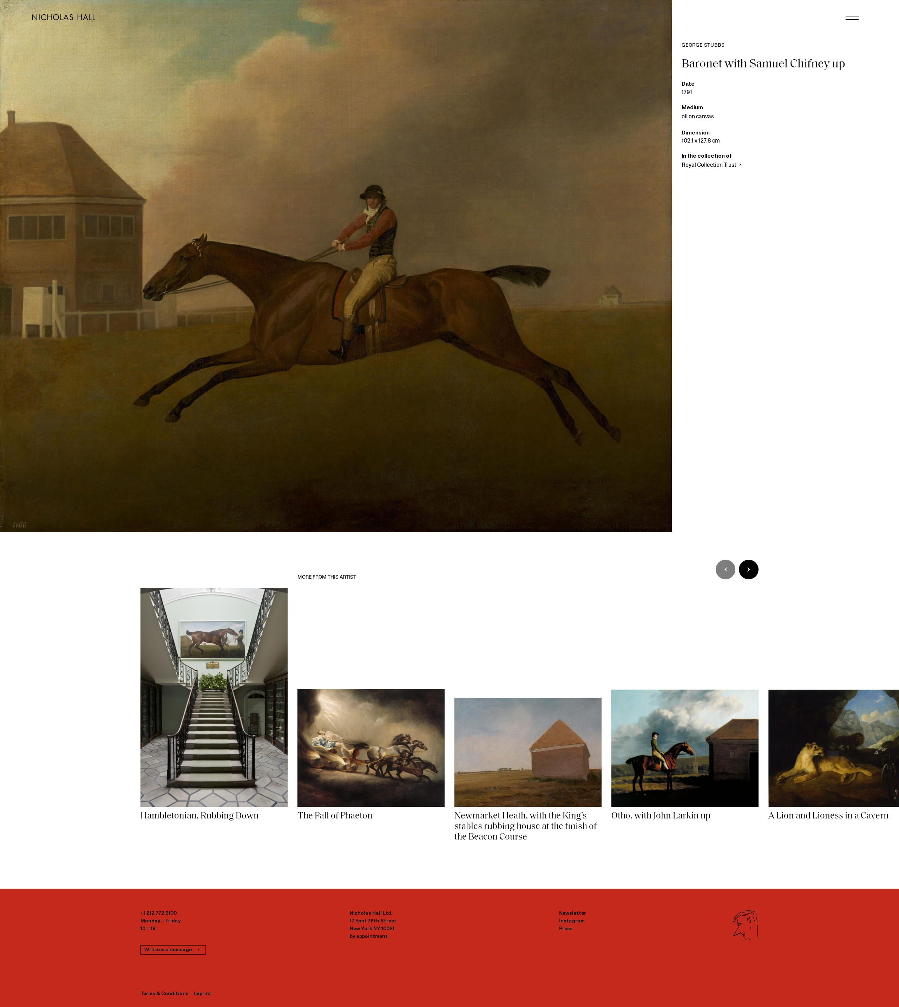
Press (566, 929)
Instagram (572, 921)
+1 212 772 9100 (158, 913)
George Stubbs (703, 45)
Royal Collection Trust (709, 165)
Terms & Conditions (164, 993)
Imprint (202, 993)
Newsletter (572, 913)
